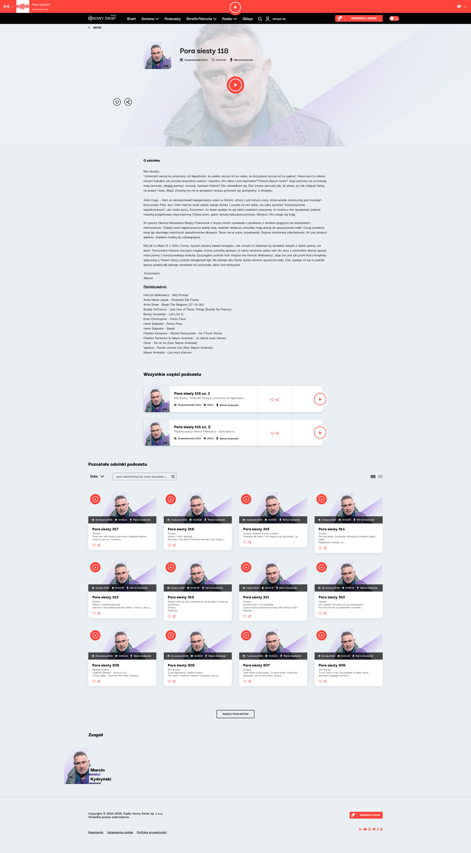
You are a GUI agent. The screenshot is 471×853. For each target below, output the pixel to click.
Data (94, 476)
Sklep (248, 18)
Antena (147, 18)
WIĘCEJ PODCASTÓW (235, 714)
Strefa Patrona (199, 18)
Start (131, 18)
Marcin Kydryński (243, 59)
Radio (227, 18)
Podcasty (172, 18)
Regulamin (95, 832)
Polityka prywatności (152, 832)
